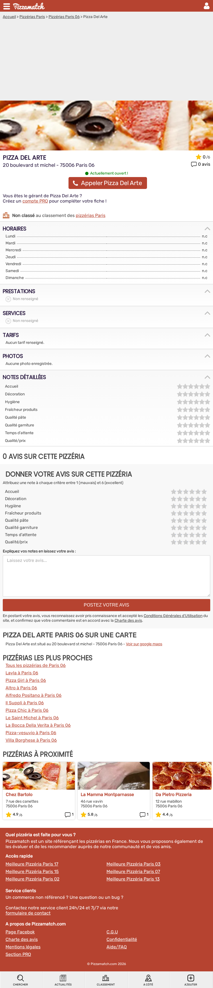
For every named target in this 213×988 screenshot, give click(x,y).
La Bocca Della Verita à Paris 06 (38, 725)
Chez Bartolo (19, 794)
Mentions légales (23, 946)
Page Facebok (20, 932)
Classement (106, 984)
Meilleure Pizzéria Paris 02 (32, 879)
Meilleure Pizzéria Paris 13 (133, 879)
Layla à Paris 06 (22, 672)
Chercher (20, 984)
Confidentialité (121, 939)
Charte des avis (128, 620)
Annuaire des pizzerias (29, 6)
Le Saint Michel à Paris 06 (32, 717)
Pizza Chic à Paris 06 (27, 710)
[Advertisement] (106, 60)
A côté (148, 984)
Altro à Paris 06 (21, 687)
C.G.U (112, 932)
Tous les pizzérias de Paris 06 (36, 665)
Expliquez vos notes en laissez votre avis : (39, 551)
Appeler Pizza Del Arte (111, 183)
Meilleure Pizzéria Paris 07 (133, 871)
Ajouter (190, 984)
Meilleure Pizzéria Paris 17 (32, 864)
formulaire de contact (28, 913)
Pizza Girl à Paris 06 (26, 680)
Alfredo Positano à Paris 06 (34, 695)
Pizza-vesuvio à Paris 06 (31, 732)
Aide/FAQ (116, 946)
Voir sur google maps (144, 644)
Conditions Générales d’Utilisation (173, 615)
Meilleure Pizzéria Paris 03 (133, 864)
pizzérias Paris (90, 215)
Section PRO (18, 954)
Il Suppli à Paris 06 (25, 702)
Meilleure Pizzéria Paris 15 (32, 871)
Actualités (63, 984)
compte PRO (35, 201)
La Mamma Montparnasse (107, 794)
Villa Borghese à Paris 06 (31, 740)
